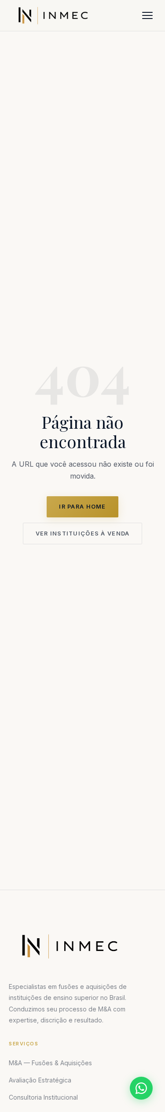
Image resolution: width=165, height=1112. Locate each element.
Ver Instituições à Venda (83, 533)
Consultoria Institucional (43, 1097)
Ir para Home (82, 506)
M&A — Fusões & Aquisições (50, 1063)
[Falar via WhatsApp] (141, 1088)
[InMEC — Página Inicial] (69, 946)
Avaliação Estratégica (40, 1080)
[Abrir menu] (147, 15)
